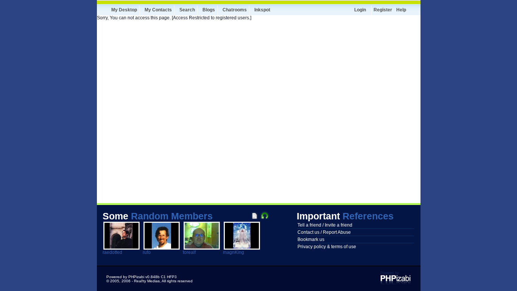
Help (401, 10)
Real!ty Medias (147, 281)
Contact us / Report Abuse (324, 232)
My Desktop (124, 10)
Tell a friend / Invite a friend (324, 225)
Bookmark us (310, 239)
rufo (147, 252)
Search (187, 10)
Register (383, 10)
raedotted (112, 252)
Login (360, 10)
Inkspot (262, 10)
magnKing (233, 252)
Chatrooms (235, 10)
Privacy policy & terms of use (326, 246)
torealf (189, 252)
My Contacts (158, 10)
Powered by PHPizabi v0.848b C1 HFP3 (141, 277)
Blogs (208, 10)
